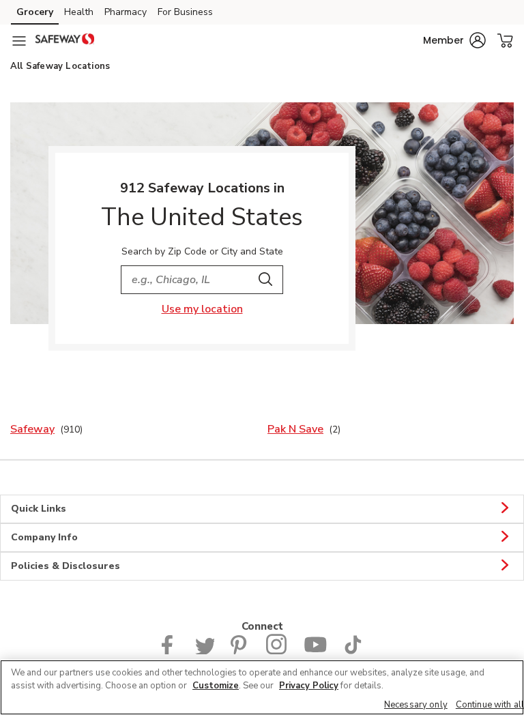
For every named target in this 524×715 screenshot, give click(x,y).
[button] (454, 40)
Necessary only (416, 705)
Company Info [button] (44, 537)
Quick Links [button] (38, 508)
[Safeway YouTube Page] (315, 651)
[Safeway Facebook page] (170, 651)
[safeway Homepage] (64, 40)
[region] (262, 687)
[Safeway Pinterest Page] (240, 651)
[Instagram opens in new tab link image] (276, 651)
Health (78, 11)
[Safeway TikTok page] (352, 651)
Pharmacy (125, 11)
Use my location (202, 309)
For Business (185, 11)
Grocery (34, 11)
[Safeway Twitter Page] (204, 651)
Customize (215, 686)
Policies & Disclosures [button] (65, 565)
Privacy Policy (308, 686)
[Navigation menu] (19, 41)
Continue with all (490, 705)
